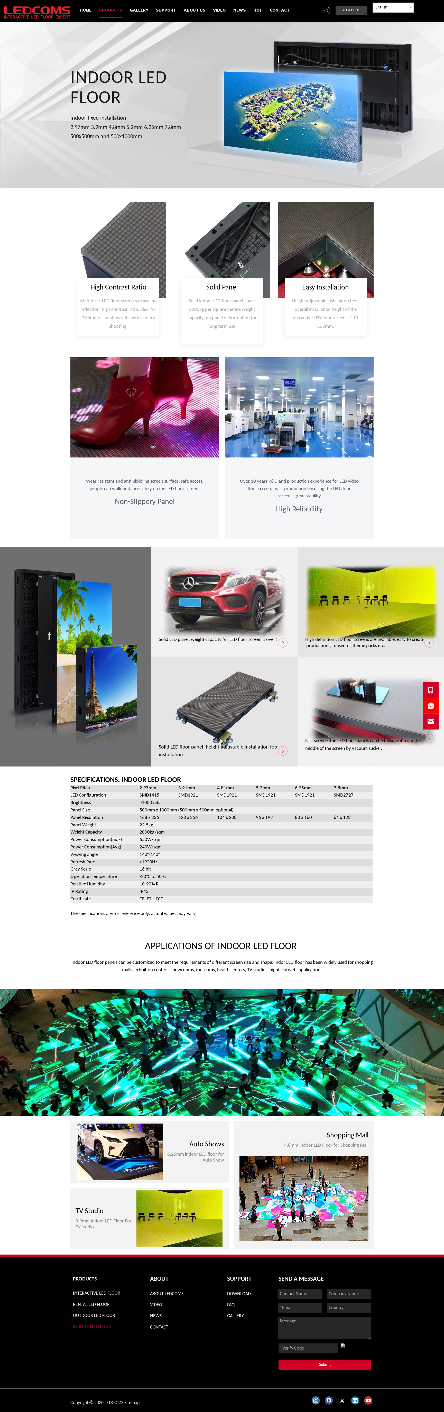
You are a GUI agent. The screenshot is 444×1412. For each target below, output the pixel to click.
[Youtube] (368, 1400)
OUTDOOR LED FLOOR (94, 1315)
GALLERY (235, 1316)
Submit (325, 1365)
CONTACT (159, 1327)
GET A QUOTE (351, 10)
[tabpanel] (222, 1052)
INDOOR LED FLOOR (92, 1326)
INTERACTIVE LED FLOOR (96, 1293)
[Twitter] (342, 1400)
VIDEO (156, 1305)
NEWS (156, 1316)
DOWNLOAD (239, 1294)
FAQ (231, 1305)
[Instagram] (316, 1400)
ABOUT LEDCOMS (166, 1294)
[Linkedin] (355, 1400)
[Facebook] (329, 1400)
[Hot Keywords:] (326, 10)
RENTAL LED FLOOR (91, 1304)
